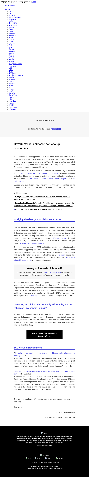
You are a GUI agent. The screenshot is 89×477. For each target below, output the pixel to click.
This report (60, 255)
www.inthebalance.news (44, 445)
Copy (34, 2)
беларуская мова (15, 17)
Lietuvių (11, 89)
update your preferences (38, 468)
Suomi (11, 37)
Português (12, 74)
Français (11, 39)
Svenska (11, 85)
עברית (11, 87)
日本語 (11, 57)
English (11, 11)
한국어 (11, 62)
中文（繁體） (14, 25)
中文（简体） (14, 23)
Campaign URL (5, 2)
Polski (11, 72)
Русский (12, 79)
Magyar (11, 47)
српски (11, 97)
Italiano (11, 55)
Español (11, 81)
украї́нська (13, 107)
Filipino (11, 106)
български (12, 19)
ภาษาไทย (12, 101)
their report (35, 295)
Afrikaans (12, 15)
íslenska (11, 53)
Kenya (43, 179)
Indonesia (12, 51)
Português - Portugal (16, 76)
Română (11, 77)
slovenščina (13, 95)
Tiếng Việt (12, 109)
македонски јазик (15, 64)
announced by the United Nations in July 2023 (39, 173)
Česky (11, 29)
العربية (11, 13)
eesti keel (12, 33)
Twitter (9, 6)
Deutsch (11, 41)
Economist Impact (60, 238)
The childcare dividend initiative (32, 243)
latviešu (11, 91)
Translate (7, 9)
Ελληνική (12, 43)
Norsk (11, 70)
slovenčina (12, 93)
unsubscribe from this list (55, 468)
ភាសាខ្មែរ (12, 59)
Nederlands (12, 35)
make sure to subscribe (52, 272)
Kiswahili (12, 83)
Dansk (11, 31)
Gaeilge (11, 49)
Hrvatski (12, 27)
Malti (10, 68)
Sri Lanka (34, 179)
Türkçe (11, 104)
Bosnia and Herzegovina (58, 179)
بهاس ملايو (12, 66)
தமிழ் (10, 99)
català (11, 21)
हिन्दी (10, 45)
